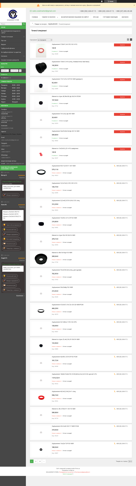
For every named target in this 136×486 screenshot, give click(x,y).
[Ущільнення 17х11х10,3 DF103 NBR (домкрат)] (41, 85)
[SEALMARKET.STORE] (12, 14)
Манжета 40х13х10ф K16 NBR (62, 252)
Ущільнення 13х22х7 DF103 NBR (63, 443)
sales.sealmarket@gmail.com (10, 140)
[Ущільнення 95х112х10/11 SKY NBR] (41, 172)
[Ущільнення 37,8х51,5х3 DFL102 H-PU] (41, 50)
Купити (122, 45)
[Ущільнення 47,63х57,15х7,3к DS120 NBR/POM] (41, 311)
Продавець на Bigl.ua (68, 470)
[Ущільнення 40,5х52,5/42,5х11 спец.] (41, 398)
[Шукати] (24, 23)
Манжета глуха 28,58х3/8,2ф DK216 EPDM (66, 96)
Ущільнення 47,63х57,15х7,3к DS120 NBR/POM (67, 305)
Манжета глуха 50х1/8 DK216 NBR (63, 235)
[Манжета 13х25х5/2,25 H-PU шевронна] (41, 155)
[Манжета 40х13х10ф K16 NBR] (41, 259)
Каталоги (4, 56)
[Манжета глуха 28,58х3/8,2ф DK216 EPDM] (41, 103)
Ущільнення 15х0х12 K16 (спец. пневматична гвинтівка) (70, 62)
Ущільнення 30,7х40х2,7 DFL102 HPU (64, 322)
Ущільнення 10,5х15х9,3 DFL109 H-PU (64, 183)
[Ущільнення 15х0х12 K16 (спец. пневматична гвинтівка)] (41, 68)
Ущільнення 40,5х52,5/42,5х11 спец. (64, 391)
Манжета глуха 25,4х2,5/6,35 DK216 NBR (66, 339)
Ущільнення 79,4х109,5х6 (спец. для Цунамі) (66, 270)
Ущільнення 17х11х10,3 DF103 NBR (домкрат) (67, 79)
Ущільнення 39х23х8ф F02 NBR (62, 287)
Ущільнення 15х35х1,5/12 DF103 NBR (64, 218)
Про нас (3, 40)
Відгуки (3, 44)
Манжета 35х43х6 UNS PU (11, 212)
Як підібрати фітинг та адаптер (11, 52)
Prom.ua (77, 468)
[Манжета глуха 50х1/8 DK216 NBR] (41, 241)
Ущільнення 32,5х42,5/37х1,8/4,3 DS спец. (66, 200)
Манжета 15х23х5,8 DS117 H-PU (12, 217)
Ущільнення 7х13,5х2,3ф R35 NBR (63, 114)
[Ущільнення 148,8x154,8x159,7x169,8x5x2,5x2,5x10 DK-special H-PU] (41, 380)
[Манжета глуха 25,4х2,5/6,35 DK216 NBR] (41, 346)
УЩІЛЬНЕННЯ (52, 24)
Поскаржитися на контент (66, 472)
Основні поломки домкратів (10, 60)
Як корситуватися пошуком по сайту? (10, 32)
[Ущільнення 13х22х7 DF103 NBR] (41, 450)
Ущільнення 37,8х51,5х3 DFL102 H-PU (64, 44)
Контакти (125, 17)
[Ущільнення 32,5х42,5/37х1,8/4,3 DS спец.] (41, 207)
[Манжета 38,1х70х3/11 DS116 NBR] (41, 415)
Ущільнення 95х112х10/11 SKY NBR (64, 166)
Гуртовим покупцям (110, 17)
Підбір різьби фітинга (8, 48)
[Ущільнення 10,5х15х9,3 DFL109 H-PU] (41, 189)
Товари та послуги (7, 37)
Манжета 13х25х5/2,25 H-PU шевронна (65, 148)
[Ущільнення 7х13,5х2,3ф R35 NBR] (41, 120)
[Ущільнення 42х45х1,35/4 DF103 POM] (41, 363)
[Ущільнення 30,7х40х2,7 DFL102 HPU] (41, 328)
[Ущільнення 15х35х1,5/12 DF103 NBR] (41, 224)
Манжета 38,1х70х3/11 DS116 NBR (63, 409)
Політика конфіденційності (82, 472)
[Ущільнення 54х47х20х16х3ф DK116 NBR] (41, 137)
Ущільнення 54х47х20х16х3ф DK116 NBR (65, 131)
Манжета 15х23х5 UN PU (10, 214)
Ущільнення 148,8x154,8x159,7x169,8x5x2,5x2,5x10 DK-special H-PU (74, 374)
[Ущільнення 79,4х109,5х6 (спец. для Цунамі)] (41, 276)
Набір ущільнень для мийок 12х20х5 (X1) (11, 187)
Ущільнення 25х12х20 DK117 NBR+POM (65, 426)
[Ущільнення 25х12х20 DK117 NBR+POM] (41, 432)
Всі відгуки (19, 295)
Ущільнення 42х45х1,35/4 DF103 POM (64, 357)
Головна (35, 17)
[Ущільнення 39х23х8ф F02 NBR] (41, 293)
